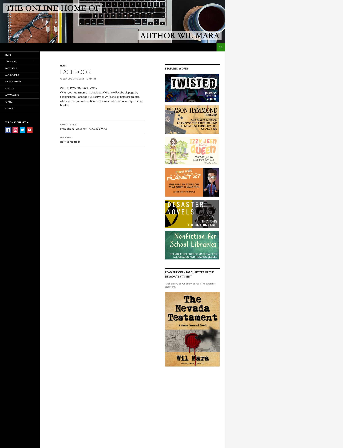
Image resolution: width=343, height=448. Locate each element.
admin (92, 78)
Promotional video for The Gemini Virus (83, 126)
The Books (10, 61)
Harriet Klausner (70, 139)
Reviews (9, 88)
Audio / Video (12, 75)
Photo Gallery (13, 81)
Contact (10, 108)
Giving (8, 102)
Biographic (11, 68)
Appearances (12, 95)
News (63, 65)
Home (8, 55)
